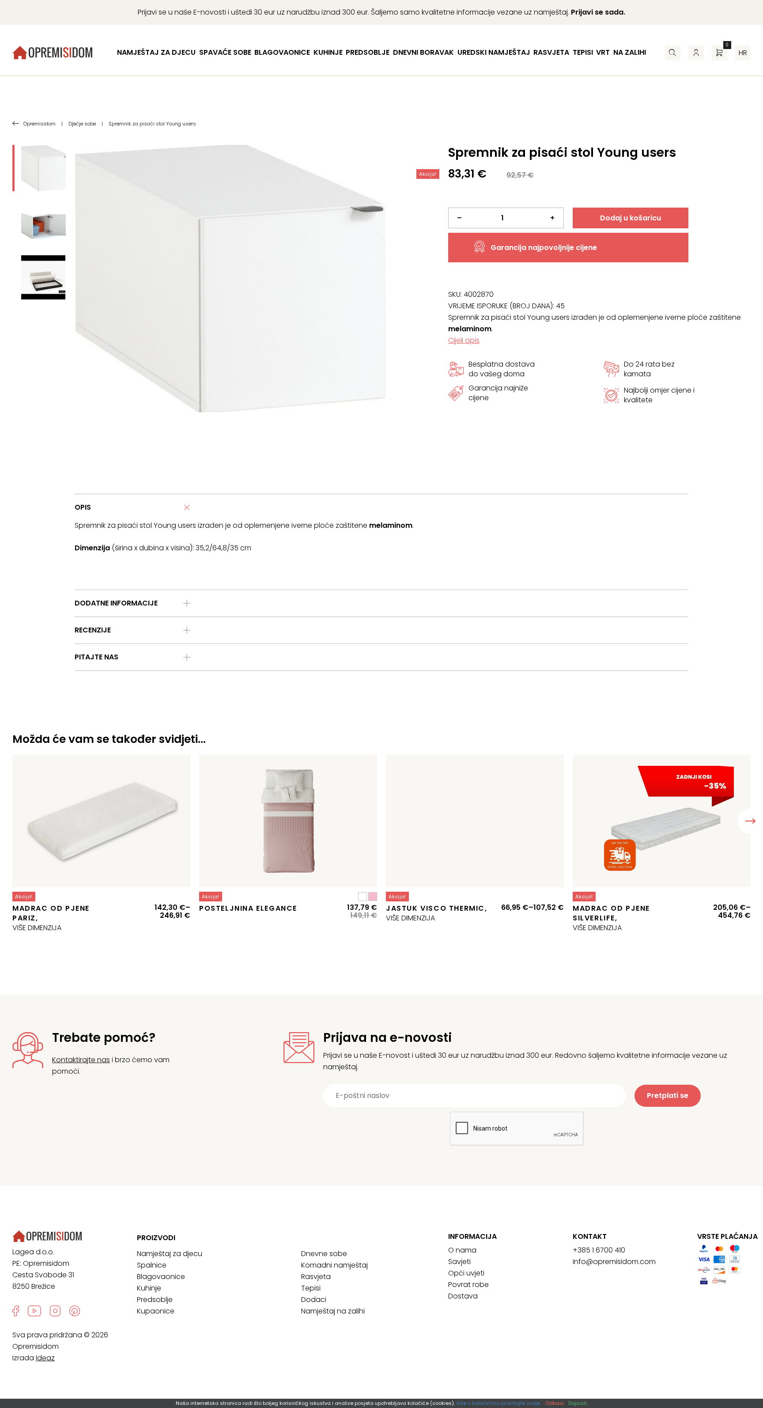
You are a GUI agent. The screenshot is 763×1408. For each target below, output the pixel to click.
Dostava (463, 1296)
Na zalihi (629, 52)
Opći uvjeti (466, 1273)
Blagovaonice (282, 52)
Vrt (603, 52)
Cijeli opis (464, 340)
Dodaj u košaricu (630, 218)
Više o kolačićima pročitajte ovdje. (498, 1403)
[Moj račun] (696, 53)
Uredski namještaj (493, 52)
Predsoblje (367, 52)
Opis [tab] (83, 507)
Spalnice (151, 1265)
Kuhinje (328, 52)
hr (743, 53)
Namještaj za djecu (156, 52)
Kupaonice (155, 1311)
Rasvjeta (551, 52)
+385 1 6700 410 (599, 1250)
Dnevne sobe (324, 1254)
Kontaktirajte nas (81, 1060)
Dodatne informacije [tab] (116, 603)
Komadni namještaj (334, 1265)
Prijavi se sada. (598, 12)
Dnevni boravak (423, 52)
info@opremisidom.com (614, 1262)
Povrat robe (468, 1284)
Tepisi (583, 52)
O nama (462, 1250)
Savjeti (459, 1262)
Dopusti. (578, 1403)
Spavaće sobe (225, 52)
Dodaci (313, 1299)
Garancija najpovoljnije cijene (544, 247)
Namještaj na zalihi (333, 1311)
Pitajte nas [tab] (96, 657)
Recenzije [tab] (93, 630)
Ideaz (45, 1358)
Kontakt (590, 1236)
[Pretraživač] (672, 53)
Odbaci (554, 1403)
